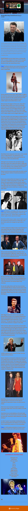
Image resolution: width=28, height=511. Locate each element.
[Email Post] (2, 499)
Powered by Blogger (14, 508)
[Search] (26, 3)
